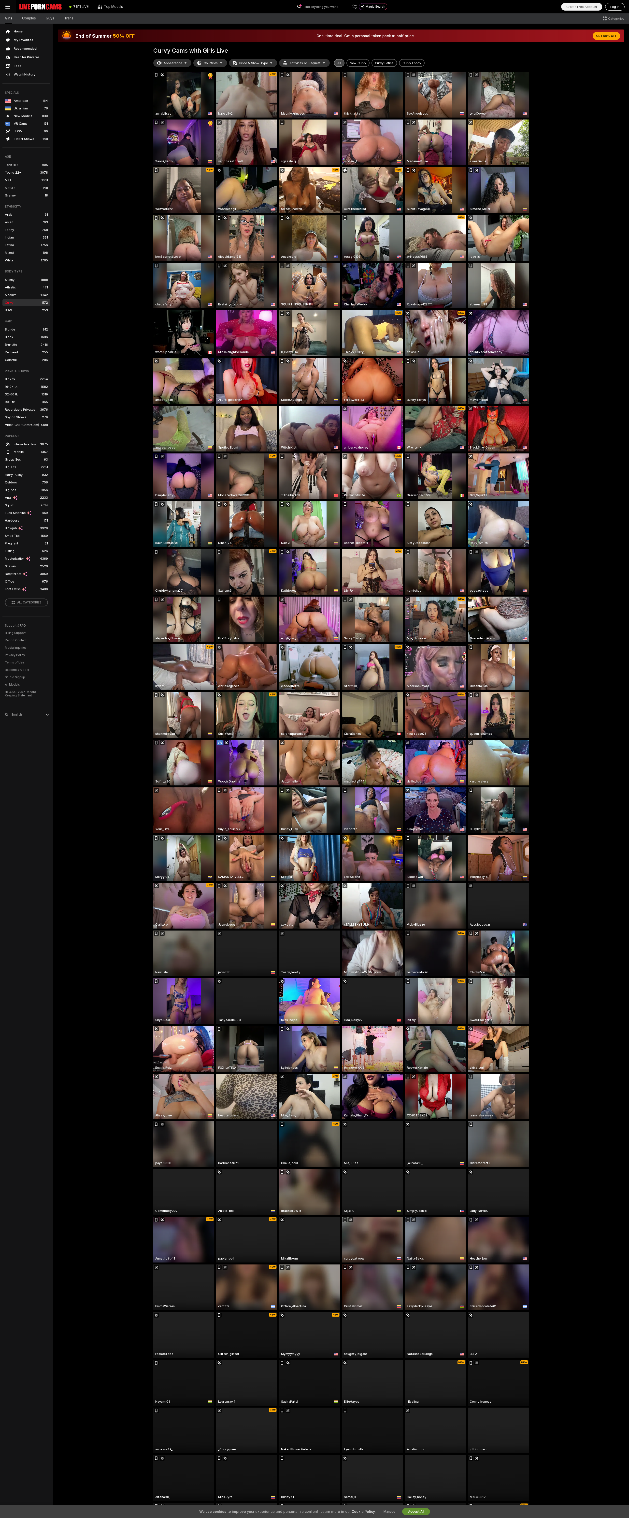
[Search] (354, 6)
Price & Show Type (253, 63)
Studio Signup (15, 677)
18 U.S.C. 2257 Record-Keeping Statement (21, 693)
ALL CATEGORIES (29, 602)
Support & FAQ (15, 625)
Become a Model (17, 670)
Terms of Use (14, 662)
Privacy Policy (15, 655)
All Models (12, 684)
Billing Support (15, 633)
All (339, 63)
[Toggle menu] (8, 6)
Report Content (16, 640)
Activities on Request (304, 63)
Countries (211, 63)
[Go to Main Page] (40, 6)
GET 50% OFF (606, 36)
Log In (614, 7)
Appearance (173, 63)
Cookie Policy (363, 1512)
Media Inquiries (16, 647)
